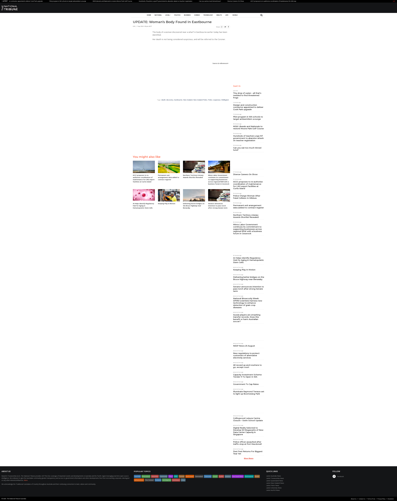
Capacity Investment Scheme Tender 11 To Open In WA (247, 376)
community (163, 476)
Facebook (340, 476)
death (163, 100)
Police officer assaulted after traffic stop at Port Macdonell (247, 443)
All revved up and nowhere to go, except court (247, 366)
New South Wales (237, 476)
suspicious (217, 100)
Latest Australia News (273, 476)
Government (146, 476)
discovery (169, 100)
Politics (177, 15)
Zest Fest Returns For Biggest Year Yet (247, 452)
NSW (175, 476)
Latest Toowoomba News (275, 478)
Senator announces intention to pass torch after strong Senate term (248, 289)
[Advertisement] (357, 7)
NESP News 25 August (244, 346)
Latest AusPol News (273, 490)
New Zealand (188, 100)
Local (167, 15)
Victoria (181, 476)
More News (248, 458)
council (215, 476)
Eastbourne (178, 100)
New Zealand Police (200, 100)
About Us (353, 499)
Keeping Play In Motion (244, 270)
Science (197, 15)
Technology (208, 15)
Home (149, 15)
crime (183, 480)
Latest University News (274, 488)
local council (190, 476)
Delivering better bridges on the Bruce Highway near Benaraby (248, 278)
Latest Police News (272, 485)
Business (187, 15)
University (207, 476)
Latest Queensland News (274, 481)
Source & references (220, 63)
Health (219, 15)
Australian (155, 476)
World (235, 15)
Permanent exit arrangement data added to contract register (248, 206)
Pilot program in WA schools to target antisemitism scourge (49, 1)
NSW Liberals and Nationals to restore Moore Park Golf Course (94, 1)
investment (176, 480)
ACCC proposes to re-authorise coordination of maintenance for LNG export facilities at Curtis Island (264, 1)
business (158, 480)
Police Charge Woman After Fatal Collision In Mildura (246, 197)
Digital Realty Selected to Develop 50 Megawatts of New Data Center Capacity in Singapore (248, 431)
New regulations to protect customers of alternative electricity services (246, 355)
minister (228, 476)
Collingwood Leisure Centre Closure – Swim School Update (248, 419)
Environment (249, 476)
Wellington (225, 100)
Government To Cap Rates (246, 384)
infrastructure (139, 480)
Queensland (199, 476)
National (158, 15)
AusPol (221, 476)
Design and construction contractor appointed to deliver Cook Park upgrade (248, 107)
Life (226, 15)
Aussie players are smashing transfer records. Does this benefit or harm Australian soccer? (246, 318)
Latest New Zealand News (275, 483)
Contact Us (362, 499)
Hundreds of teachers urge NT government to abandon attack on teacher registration (147, 1)
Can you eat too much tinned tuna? (192, 1)
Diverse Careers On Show (218, 1)
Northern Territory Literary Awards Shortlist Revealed (246, 216)
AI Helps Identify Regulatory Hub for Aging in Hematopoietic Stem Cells (248, 260)
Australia (137, 476)
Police (210, 100)
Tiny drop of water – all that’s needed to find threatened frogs (247, 95)
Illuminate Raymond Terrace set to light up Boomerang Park (248, 392)
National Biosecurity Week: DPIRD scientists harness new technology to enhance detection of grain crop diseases (247, 303)
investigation (167, 480)
